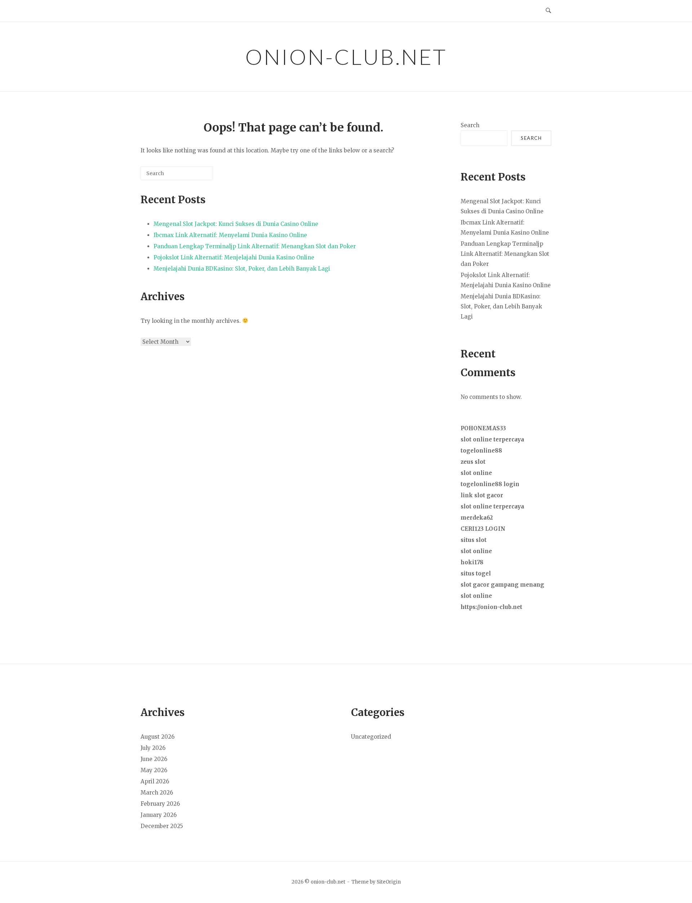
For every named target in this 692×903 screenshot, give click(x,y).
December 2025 (162, 826)
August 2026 (157, 736)
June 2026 (154, 759)
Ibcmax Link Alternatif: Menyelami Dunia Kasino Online (230, 235)
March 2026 (157, 792)
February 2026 (160, 803)
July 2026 (153, 747)
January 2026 (159, 814)
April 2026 (155, 781)
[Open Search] (548, 11)
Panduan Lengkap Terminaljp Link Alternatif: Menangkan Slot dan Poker (255, 246)
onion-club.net (346, 57)
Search (470, 125)
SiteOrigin (389, 882)
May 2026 (154, 770)
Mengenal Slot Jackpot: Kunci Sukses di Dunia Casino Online (236, 224)
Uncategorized (371, 736)
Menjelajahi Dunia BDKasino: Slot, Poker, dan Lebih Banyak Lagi (242, 268)
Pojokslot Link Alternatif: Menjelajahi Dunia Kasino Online (234, 257)
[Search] (196, 176)
